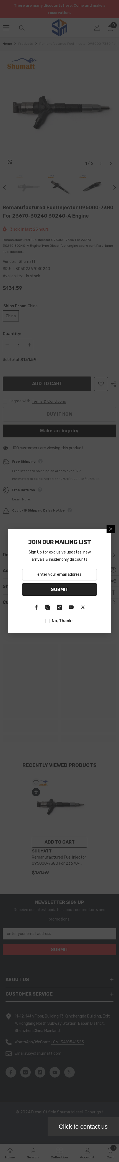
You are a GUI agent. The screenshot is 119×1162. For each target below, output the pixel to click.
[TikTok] (59, 607)
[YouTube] (71, 607)
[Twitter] (83, 607)
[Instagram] (48, 607)
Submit (59, 589)
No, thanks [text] (63, 621)
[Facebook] (36, 607)
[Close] (111, 529)
